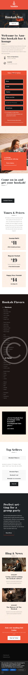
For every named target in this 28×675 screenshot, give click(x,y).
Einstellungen (8, 665)
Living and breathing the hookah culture (14, 577)
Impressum (6, 655)
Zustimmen (5, 669)
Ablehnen (13, 669)
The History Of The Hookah (14, 608)
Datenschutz (6, 657)
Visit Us (14, 23)
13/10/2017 (14, 575)
